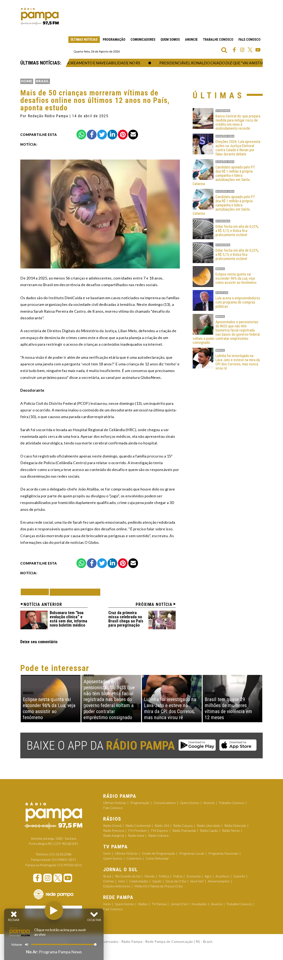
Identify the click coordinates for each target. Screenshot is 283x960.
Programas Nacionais (223, 853)
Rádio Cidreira (158, 835)
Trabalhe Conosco (218, 39)
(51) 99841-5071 (64, 859)
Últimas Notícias (84, 39)
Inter (121, 881)
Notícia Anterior (43, 604)
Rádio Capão (209, 830)
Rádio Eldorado (235, 825)
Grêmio (108, 881)
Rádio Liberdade (208, 825)
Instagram (242, 50)
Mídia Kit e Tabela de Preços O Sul (158, 886)
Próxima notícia (154, 604)
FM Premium (137, 830)
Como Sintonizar (157, 858)
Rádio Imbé (136, 835)
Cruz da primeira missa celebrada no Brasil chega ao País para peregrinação (125, 619)
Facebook (234, 50)
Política (164, 876)
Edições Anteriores (116, 886)
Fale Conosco (249, 39)
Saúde (156, 881)
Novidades (199, 904)
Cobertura (134, 858)
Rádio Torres (231, 830)
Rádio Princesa (113, 830)
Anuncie (191, 39)
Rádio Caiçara (183, 825)
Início (107, 853)
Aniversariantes (219, 881)
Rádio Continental (138, 825)
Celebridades (138, 881)
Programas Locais (191, 853)
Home (26, 81)
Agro (208, 876)
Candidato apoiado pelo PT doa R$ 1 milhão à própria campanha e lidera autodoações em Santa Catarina (224, 175)
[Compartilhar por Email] (133, 134)
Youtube (258, 50)
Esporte (239, 876)
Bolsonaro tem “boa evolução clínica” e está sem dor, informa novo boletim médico (68, 619)
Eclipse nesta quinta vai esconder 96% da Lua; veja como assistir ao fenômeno (235, 278)
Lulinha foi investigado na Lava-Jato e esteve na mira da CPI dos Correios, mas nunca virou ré (237, 362)
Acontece (222, 876)
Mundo (149, 876)
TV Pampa (159, 904)
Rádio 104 (162, 825)
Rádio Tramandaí (184, 830)
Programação (114, 39)
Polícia (177, 876)
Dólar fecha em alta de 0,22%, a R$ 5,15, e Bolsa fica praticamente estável (237, 230)
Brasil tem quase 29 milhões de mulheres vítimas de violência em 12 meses (228, 708)
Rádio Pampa (39, 16)
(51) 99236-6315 (69, 865)
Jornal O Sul (179, 904)
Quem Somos (170, 39)
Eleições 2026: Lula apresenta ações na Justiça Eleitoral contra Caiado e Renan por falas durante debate (237, 148)
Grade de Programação (158, 853)
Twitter (250, 50)
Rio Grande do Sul (127, 876)
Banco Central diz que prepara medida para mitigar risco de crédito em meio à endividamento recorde (237, 122)
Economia (193, 876)
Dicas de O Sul (176, 881)
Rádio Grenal (112, 825)
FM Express (159, 830)
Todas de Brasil (75, 592)
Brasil (42, 81)
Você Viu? (197, 881)
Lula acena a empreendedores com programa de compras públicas (237, 302)
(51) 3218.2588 (60, 854)
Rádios (143, 904)
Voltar (36, 592)
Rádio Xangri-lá (113, 835)
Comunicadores (143, 39)
